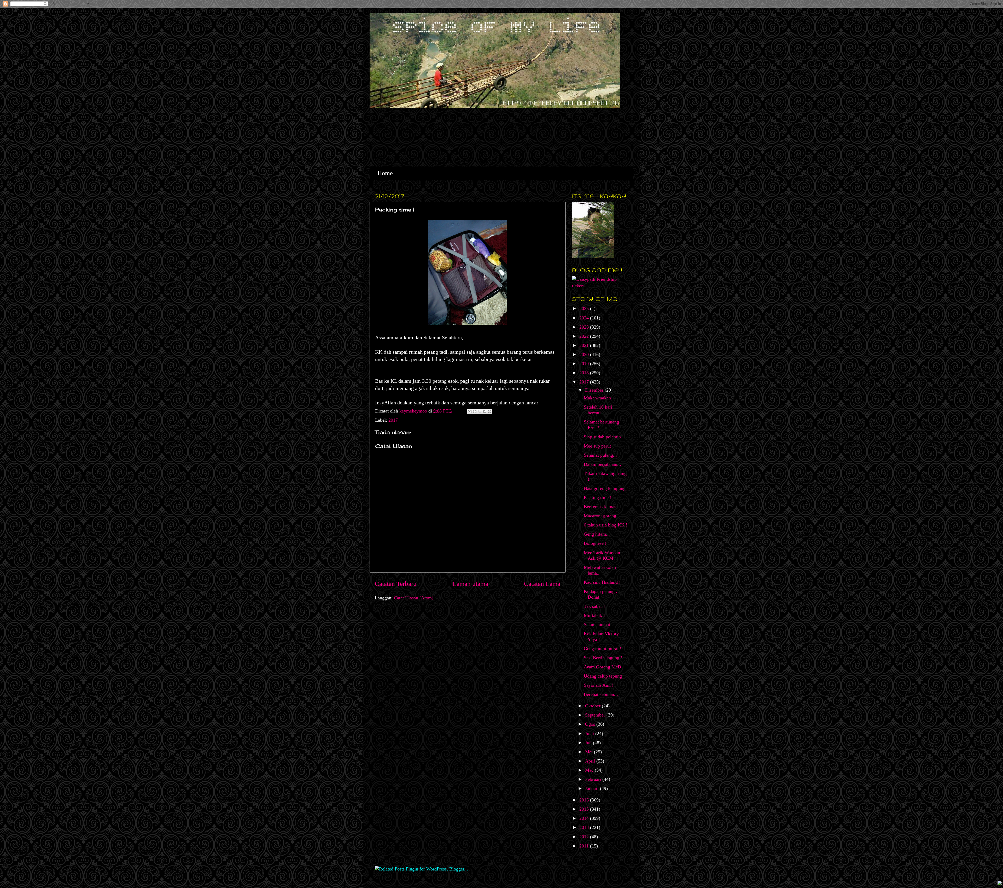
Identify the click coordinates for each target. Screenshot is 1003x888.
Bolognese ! (595, 543)
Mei (589, 751)
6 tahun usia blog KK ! (605, 525)
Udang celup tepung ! (604, 676)
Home (385, 173)
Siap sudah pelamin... (604, 436)
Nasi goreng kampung (605, 488)
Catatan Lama (542, 583)
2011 (584, 846)
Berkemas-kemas (600, 506)
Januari (592, 788)
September (596, 715)
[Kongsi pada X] (479, 411)
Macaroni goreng (600, 515)
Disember (595, 390)
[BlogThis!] (474, 411)
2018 (584, 372)
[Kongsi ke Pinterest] (489, 411)
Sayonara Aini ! (599, 685)
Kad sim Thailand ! (602, 582)
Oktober (593, 705)
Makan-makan (597, 397)
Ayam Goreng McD (602, 666)
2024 (584, 317)
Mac (590, 770)
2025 (584, 308)
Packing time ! (597, 497)
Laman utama (470, 583)
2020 (584, 354)
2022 (584, 336)
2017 (393, 420)
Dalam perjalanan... (602, 464)
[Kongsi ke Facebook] (484, 411)
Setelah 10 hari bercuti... (598, 409)
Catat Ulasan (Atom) (413, 597)
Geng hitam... (597, 534)
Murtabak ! (594, 615)
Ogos (590, 724)
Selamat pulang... (600, 455)
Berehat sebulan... (601, 694)
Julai (590, 733)
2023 (584, 327)
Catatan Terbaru (396, 583)
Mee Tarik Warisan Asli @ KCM (602, 555)
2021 (584, 345)
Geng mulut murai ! (602, 648)
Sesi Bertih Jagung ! (603, 657)
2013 (584, 827)
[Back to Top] (1000, 883)
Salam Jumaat (597, 624)
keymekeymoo (413, 411)
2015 (584, 809)
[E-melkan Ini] (469, 411)
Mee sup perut (597, 446)
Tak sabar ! (594, 606)
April (590, 761)
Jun (589, 742)
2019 (584, 363)
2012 (584, 836)
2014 (584, 818)
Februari (593, 779)
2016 (584, 800)
